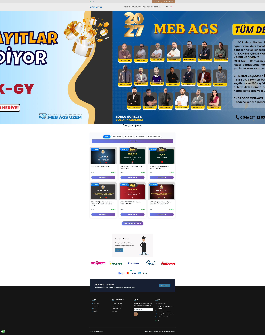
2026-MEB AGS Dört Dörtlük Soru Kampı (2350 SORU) (130, 203)
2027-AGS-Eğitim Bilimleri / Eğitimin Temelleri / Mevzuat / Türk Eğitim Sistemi (102, 203)
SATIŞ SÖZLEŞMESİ (117, 306)
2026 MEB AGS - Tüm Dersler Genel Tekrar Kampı (131, 167)
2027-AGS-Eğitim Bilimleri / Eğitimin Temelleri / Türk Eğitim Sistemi (161, 203)
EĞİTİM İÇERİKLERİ (136, 7)
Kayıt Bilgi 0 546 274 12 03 (164, 311)
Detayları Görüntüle (104, 157)
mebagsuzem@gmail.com (164, 317)
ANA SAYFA (96, 303)
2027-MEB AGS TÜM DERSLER (100, 167)
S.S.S (148, 7)
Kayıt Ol (119, 250)
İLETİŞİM (144, 7)
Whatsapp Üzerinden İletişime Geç (166, 314)
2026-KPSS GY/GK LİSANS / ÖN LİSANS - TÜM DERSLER (159, 167)
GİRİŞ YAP (157, 1)
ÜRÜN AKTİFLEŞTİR (155, 7)
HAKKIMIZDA (127, 7)
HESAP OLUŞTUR (168, 1)
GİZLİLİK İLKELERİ (117, 308)
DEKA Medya (162, 331)
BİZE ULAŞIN (164, 285)
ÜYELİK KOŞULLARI (117, 303)
